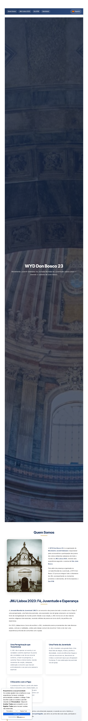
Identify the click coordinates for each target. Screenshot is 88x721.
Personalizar (9, 711)
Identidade (45, 11)
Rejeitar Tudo (23, 711)
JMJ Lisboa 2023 (25, 11)
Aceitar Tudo (16, 714)
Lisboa (61, 558)
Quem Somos (12, 11)
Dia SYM (36, 11)
